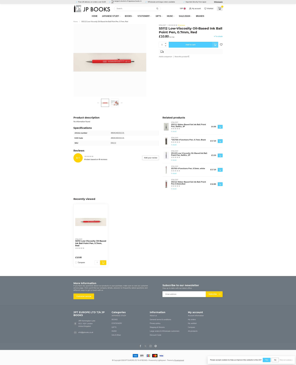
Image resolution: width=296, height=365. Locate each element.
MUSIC (170, 16)
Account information (196, 315)
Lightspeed (162, 360)
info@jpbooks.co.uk (85, 332)
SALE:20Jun (184, 16)
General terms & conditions (160, 319)
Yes (266, 360)
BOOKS (128, 16)
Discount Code (155, 335)
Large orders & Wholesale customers (164, 331)
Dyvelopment (179, 360)
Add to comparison (165, 57)
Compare (81, 263)
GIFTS (158, 16)
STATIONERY (144, 16)
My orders (192, 319)
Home (94, 16)
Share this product (181, 57)
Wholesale (218, 2)
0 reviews (181, 25)
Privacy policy (155, 323)
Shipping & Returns (157, 327)
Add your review (150, 158)
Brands (200, 16)
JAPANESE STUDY (110, 16)
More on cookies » (286, 360)
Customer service (83, 296)
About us (153, 315)
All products (192, 331)
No (275, 360)
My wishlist (192, 323)
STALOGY (162, 25)
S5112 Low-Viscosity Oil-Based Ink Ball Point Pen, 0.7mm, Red (104, 21)
